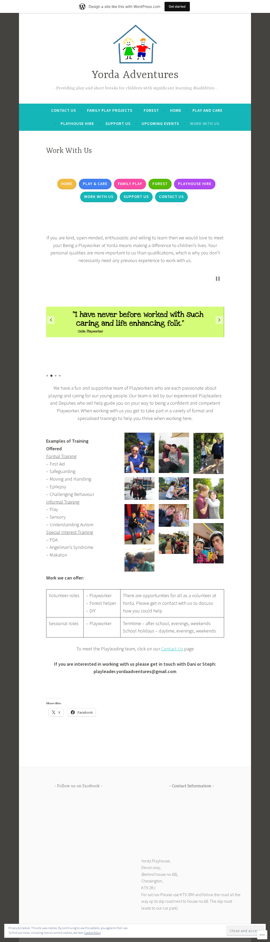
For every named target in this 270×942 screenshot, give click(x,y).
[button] (51, 320)
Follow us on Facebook (78, 786)
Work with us (98, 196)
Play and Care (207, 110)
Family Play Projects (109, 110)
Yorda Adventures (135, 75)
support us (136, 196)
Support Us (118, 123)
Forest (151, 110)
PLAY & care (95, 183)
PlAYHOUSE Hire (194, 183)
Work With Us (204, 123)
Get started (177, 6)
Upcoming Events (160, 123)
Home (175, 110)
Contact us (171, 196)
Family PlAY (130, 183)
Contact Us (63, 110)
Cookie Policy (92, 933)
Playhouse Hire (77, 123)
